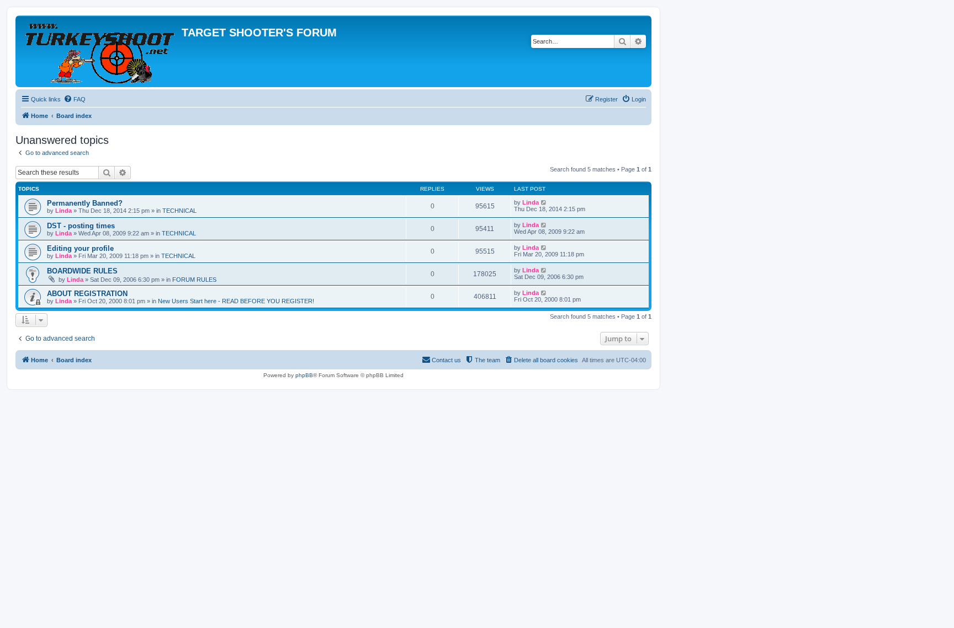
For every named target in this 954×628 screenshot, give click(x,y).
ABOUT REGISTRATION (87, 293)
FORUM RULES (194, 279)
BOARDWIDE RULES (82, 271)
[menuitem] (74, 99)
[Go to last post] (544, 202)
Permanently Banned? (85, 203)
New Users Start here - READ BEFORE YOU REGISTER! (236, 301)
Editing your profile (80, 248)
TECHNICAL (179, 210)
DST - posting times (81, 226)
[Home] (100, 51)
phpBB (304, 375)
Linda (63, 210)
